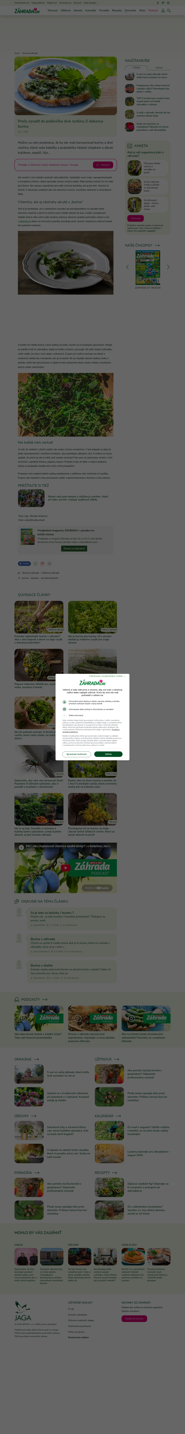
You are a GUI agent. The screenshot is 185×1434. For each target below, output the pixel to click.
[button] (92, 715)
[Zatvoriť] (107, 676)
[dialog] (93, 717)
